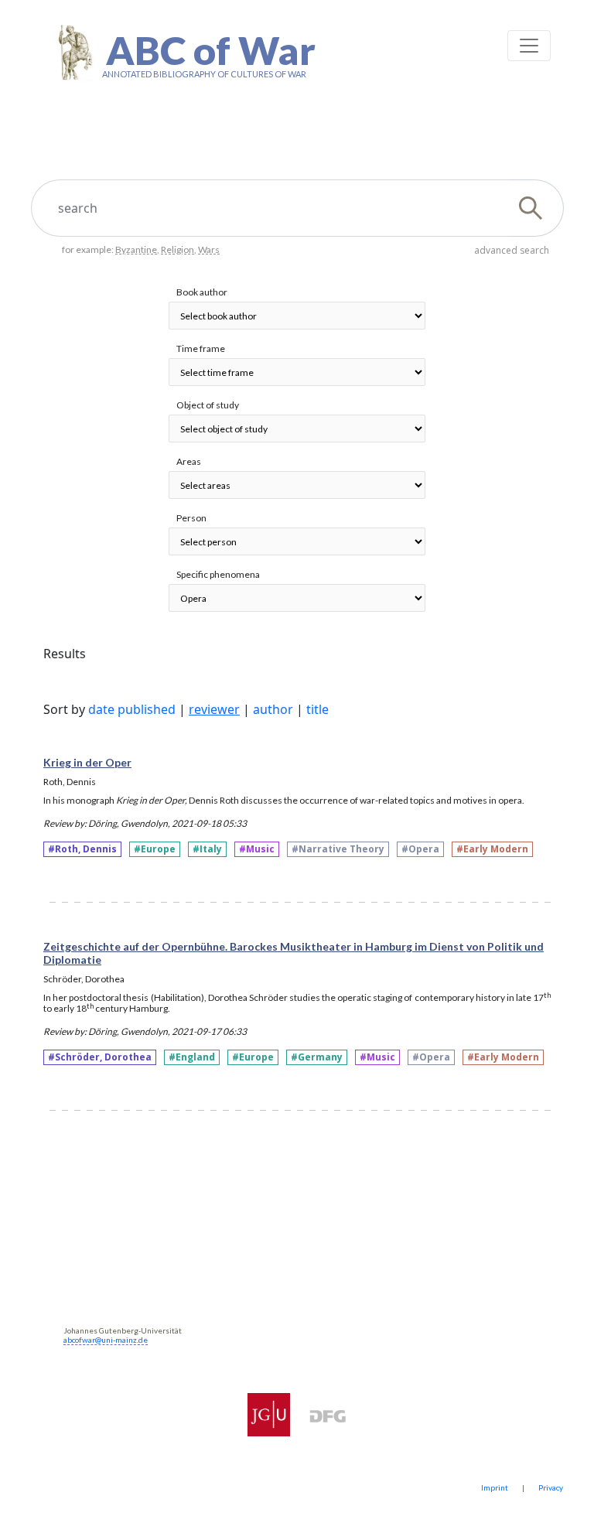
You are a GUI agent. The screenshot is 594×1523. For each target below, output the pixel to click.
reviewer (214, 709)
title (317, 709)
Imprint (494, 1487)
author (273, 709)
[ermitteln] (537, 208)
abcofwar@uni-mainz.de (105, 1339)
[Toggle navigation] (529, 45)
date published (132, 709)
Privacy (550, 1487)
